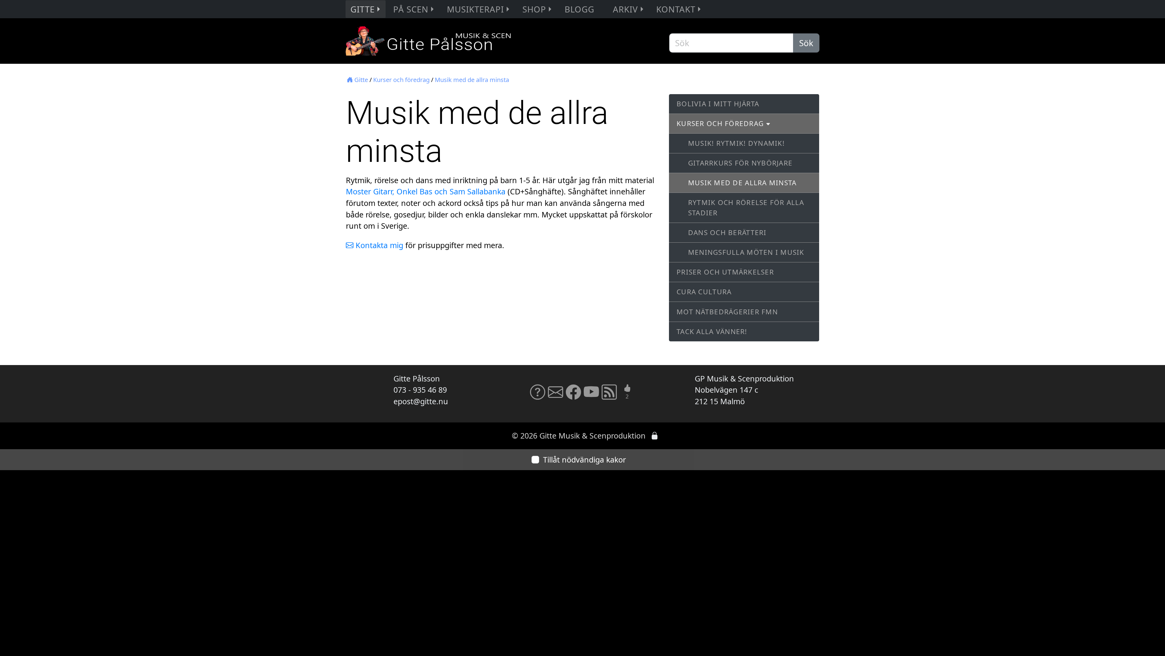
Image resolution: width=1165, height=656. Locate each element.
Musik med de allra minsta (472, 80)
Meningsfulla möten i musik (746, 252)
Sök (806, 43)
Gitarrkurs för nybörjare (740, 163)
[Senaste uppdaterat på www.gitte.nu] (609, 395)
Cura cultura (704, 291)
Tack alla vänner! (712, 331)
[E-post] (555, 395)
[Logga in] (654, 435)
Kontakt (675, 9)
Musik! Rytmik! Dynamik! (736, 143)
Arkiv (625, 9)
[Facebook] (573, 395)
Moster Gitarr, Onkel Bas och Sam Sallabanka (425, 191)
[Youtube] (591, 395)
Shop (534, 9)
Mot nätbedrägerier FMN (727, 311)
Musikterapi (475, 9)
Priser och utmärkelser (725, 272)
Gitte (362, 9)
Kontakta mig (378, 245)
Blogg (579, 9)
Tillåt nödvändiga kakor (584, 459)
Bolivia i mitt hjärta (718, 103)
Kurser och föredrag (401, 80)
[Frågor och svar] (537, 395)
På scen (410, 9)
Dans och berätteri (727, 232)
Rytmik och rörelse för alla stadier (746, 207)
